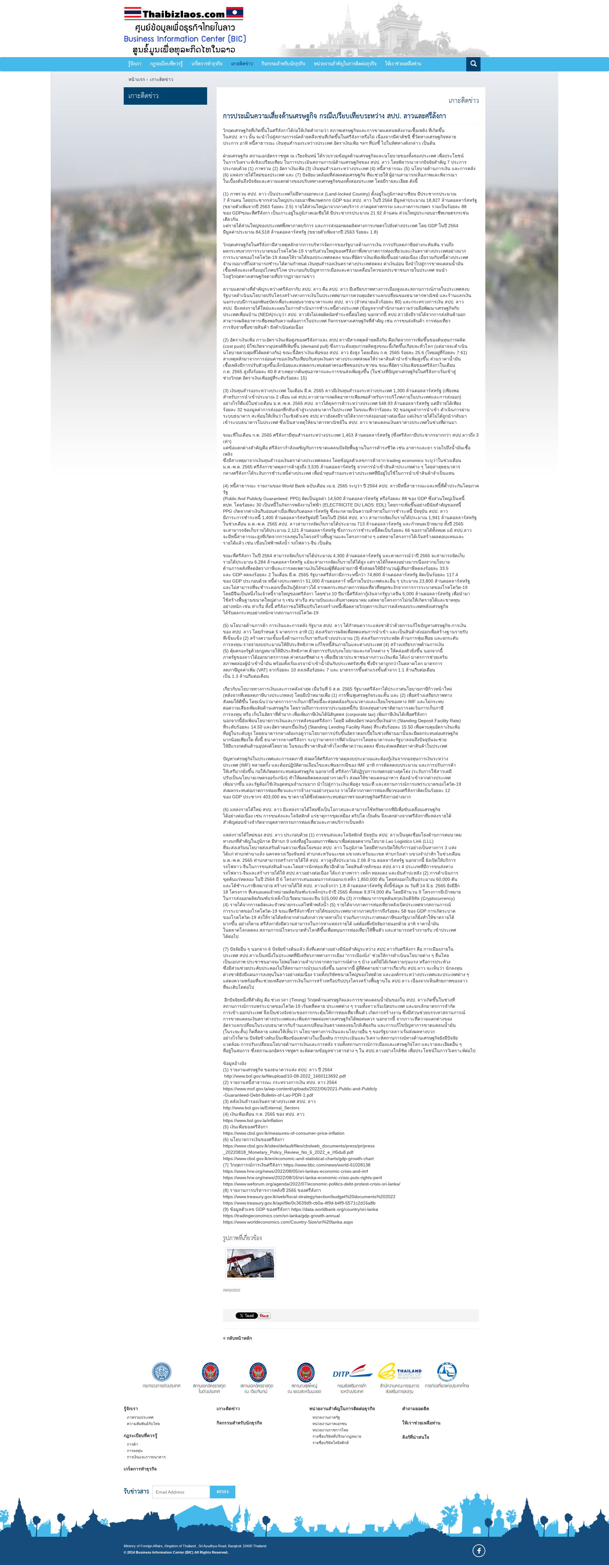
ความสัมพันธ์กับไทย (143, 1424)
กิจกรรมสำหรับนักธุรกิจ (283, 64)
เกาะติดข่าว (242, 64)
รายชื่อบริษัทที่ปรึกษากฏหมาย (336, 1436)
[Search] (473, 64)
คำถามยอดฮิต (415, 1408)
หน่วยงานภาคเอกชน (329, 1424)
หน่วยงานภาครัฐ (326, 1417)
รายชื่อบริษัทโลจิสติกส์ (330, 1443)
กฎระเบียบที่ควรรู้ (166, 64)
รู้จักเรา (134, 64)
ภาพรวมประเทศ (140, 1417)
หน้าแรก (136, 79)
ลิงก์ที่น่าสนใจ (415, 1437)
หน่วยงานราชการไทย (330, 1430)
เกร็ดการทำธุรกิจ (207, 64)
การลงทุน (134, 1451)
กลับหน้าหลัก (239, 1338)
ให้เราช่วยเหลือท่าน (403, 64)
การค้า (132, 1444)
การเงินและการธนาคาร (146, 1457)
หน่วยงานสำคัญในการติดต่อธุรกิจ (345, 64)
